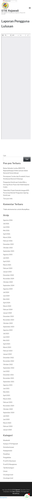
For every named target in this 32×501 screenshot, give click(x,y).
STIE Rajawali (10, 10)
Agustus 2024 (8, 289)
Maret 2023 (7, 347)
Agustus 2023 (8, 330)
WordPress (16, 493)
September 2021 (8, 382)
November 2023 (8, 320)
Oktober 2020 (8, 409)
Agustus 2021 (8, 385)
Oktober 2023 (8, 323)
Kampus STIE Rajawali (10, 444)
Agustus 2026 (8, 220)
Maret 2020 (7, 423)
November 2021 (8, 378)
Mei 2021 (6, 392)
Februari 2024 (7, 309)
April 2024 (6, 303)
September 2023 (8, 327)
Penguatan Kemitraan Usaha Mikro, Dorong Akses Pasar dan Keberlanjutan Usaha (16, 184)
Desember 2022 (8, 357)
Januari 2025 (7, 272)
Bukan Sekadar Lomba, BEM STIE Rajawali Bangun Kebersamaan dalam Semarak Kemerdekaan (15, 170)
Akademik (6, 440)
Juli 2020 (6, 416)
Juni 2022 (6, 371)
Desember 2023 (8, 316)
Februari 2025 (7, 268)
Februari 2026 (7, 241)
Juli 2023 (6, 333)
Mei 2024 (6, 299)
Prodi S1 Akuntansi (9, 461)
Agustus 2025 (8, 254)
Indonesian (7, 1)
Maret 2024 (7, 306)
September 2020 (8, 412)
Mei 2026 (6, 230)
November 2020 (8, 406)
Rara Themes (16, 491)
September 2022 (8, 368)
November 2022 (8, 361)
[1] (27, 497)
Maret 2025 (7, 265)
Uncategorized (8, 475)
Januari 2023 (7, 354)
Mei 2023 (6, 340)
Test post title (7, 199)
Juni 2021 (6, 388)
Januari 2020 (7, 430)
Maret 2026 (7, 237)
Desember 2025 (8, 244)
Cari (4, 156)
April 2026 (6, 234)
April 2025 (6, 261)
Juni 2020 (6, 419)
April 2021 (6, 395)
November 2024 (8, 278)
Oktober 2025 (8, 248)
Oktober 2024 (8, 282)
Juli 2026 (6, 224)
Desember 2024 (8, 275)
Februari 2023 (7, 351)
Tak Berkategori (8, 468)
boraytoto (3, 497)
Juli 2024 (6, 292)
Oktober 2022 (8, 364)
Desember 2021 (8, 375)
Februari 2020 (7, 426)
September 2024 (8, 285)
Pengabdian (7, 457)
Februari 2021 (7, 402)
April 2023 (6, 344)
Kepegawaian (7, 450)
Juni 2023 (6, 337)
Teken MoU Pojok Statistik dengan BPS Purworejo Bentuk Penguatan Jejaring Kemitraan (16, 192)
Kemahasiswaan (8, 447)
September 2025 (8, 251)
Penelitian (6, 454)
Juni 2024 (6, 296)
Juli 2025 (6, 258)
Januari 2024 (7, 313)
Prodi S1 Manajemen (10, 464)
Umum (5, 471)
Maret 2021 (7, 399)
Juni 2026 (6, 227)
